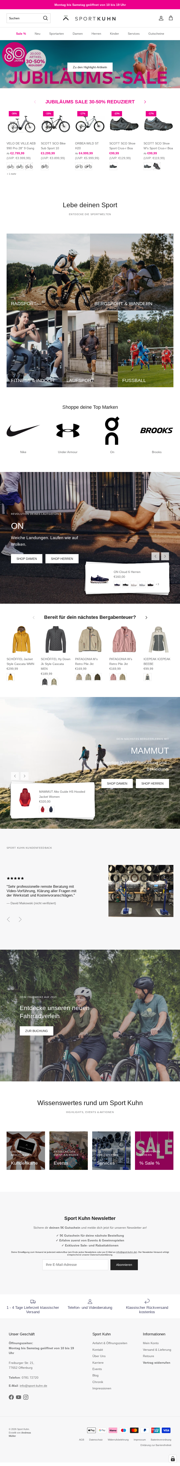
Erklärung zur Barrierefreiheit (155, 1445)
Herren (96, 33)
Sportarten (56, 33)
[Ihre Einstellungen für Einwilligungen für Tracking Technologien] (172, 1458)
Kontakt (97, 1349)
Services (134, 33)
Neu (37, 33)
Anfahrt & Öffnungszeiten (109, 1343)
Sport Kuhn (23, 1429)
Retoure (148, 1356)
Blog (95, 1375)
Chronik (97, 1382)
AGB (81, 1439)
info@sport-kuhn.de (126, 1252)
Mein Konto (151, 1343)
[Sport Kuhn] (90, 18)
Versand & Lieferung (157, 1349)
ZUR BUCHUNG (36, 1031)
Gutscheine (156, 33)
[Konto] (160, 18)
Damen (78, 33)
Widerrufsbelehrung (118, 1439)
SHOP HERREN (62, 558)
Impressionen (101, 1388)
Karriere (98, 1362)
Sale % (21, 33)
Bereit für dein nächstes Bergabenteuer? (90, 617)
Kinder (114, 33)
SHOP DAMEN (26, 558)
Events (97, 1369)
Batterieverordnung (161, 1439)
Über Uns (99, 1356)
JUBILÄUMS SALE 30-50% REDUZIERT (90, 101)
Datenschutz (96, 1439)
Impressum (140, 1439)
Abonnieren (124, 1264)
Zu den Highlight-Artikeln (90, 67)
